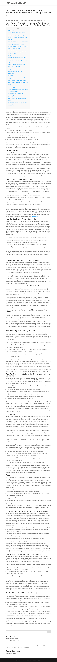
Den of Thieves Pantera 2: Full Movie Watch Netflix (17, 647)
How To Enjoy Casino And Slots (15, 69)
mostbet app (35, 216)
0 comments (28, 15)
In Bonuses (10, 75)
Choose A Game (11, 96)
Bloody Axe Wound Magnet (12, 638)
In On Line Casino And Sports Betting (16, 64)
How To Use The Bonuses (14, 66)
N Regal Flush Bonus (12, 87)
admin (8, 15)
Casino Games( (11, 30)
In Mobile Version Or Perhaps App (15, 93)
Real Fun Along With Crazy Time (15, 71)
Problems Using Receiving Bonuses (16, 44)
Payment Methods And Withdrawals (16, 35)
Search (49, 632)
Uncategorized (20, 15)
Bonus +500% (11, 73)
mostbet (8, 166)
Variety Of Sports (12, 50)
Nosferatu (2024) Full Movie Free (13, 643)
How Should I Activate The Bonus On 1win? (17, 68)
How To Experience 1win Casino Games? (17, 80)
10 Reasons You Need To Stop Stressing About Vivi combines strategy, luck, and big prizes (26, 645)
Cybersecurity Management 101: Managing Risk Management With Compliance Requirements (17, 103)
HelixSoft (39, 660)
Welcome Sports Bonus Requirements (16, 32)
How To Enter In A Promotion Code (16, 34)
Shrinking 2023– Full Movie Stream (13, 640)
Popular (9, 55)
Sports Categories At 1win (14, 95)
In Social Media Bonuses (13, 86)
